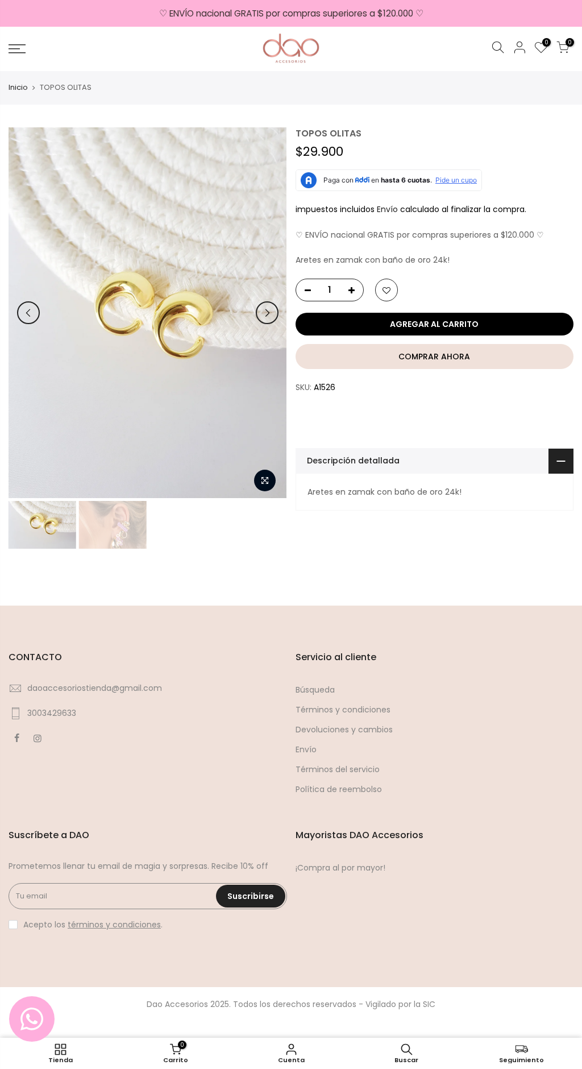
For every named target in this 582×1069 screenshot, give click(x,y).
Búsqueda (315, 689)
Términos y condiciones (343, 709)
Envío (388, 209)
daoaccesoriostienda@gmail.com (94, 688)
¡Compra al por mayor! (340, 867)
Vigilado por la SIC (400, 1004)
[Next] (267, 312)
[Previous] (28, 312)
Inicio (18, 87)
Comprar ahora (434, 356)
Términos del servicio (338, 769)
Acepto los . (93, 924)
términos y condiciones (114, 924)
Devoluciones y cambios (344, 729)
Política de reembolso (339, 789)
